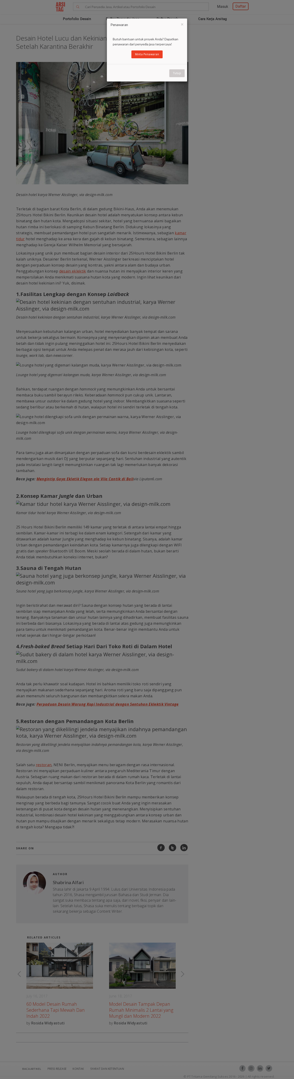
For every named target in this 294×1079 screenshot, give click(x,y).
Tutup (177, 73)
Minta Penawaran (147, 54)
